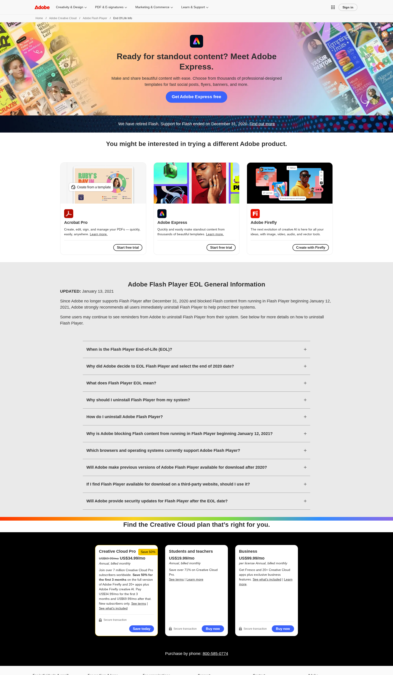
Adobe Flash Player (95, 18)
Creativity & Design (69, 7)
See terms (138, 603)
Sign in (348, 7)
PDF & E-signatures (109, 7)
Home (39, 18)
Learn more (194, 579)
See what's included (113, 608)
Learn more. (99, 234)
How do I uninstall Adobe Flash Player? (124, 416)
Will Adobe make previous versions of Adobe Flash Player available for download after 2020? (176, 467)
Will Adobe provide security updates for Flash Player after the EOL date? (157, 501)
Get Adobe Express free (196, 96)
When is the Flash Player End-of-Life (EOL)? (129, 349)
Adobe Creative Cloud (63, 18)
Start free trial (221, 247)
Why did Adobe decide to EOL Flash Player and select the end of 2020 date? (160, 366)
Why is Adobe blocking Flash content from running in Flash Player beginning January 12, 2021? (179, 433)
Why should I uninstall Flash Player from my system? (138, 400)
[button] (333, 7)
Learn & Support (193, 7)
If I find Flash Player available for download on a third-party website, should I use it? (168, 484)
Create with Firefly (310, 247)
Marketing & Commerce (152, 7)
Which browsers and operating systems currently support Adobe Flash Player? (163, 450)
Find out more (262, 124)
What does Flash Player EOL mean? (121, 383)
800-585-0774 (215, 653)
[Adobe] (42, 7)
